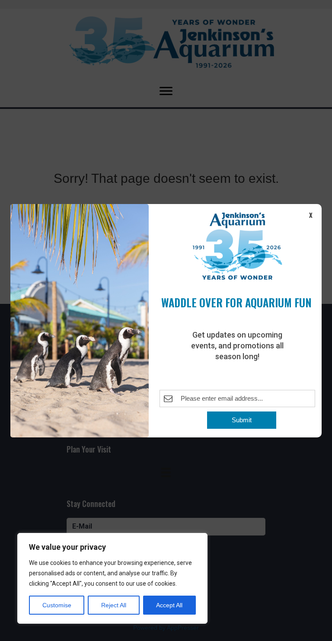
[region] (112, 578)
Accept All (169, 605)
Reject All (113, 605)
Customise (56, 605)
